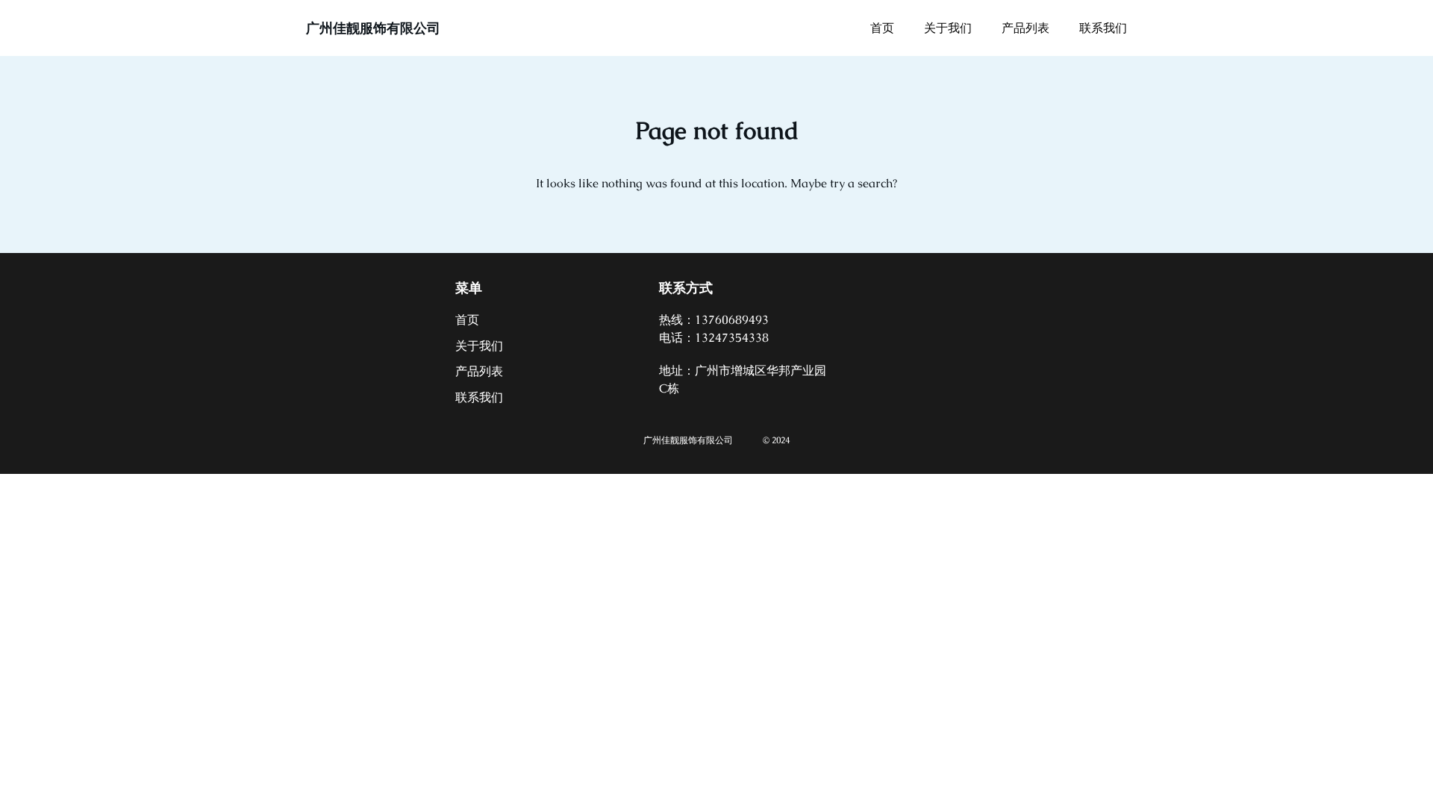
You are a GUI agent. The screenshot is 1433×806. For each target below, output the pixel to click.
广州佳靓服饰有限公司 (373, 28)
